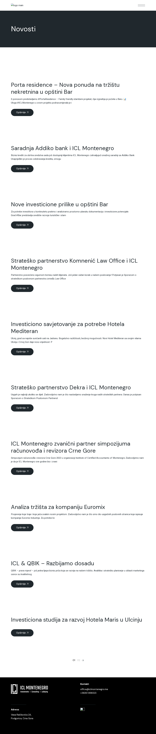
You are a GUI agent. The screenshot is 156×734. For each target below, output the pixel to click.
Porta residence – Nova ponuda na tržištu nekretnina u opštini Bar (65, 88)
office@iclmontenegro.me (94, 689)
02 (78, 660)
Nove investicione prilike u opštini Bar (59, 204)
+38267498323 (88, 692)
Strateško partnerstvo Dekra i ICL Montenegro (71, 387)
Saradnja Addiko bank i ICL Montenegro (62, 148)
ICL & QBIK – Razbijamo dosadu (52, 563)
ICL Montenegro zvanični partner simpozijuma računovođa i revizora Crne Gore (70, 447)
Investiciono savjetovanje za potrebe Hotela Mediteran (67, 327)
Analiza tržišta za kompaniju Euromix (58, 507)
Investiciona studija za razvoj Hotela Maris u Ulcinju (76, 619)
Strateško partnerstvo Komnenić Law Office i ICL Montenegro (74, 264)
